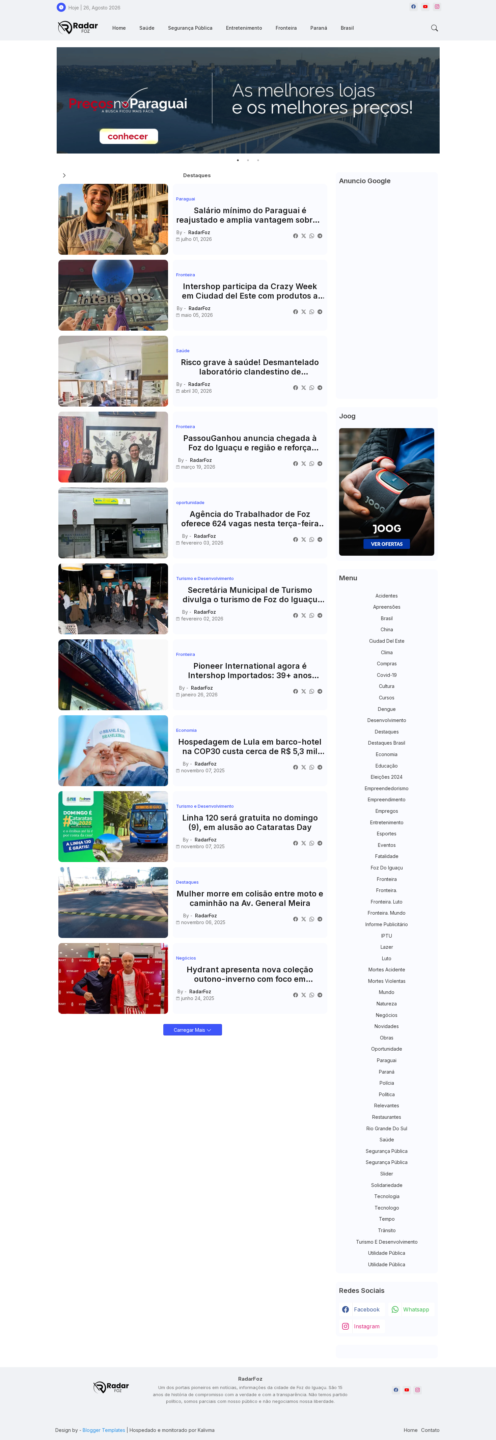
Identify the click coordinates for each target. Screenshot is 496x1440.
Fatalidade (386, 856)
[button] (434, 28)
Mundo (386, 992)
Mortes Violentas (387, 981)
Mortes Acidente (386, 969)
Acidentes (387, 596)
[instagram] (437, 7)
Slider (386, 1173)
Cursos (386, 697)
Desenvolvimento (386, 720)
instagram (367, 1326)
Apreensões (387, 607)
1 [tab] (238, 160)
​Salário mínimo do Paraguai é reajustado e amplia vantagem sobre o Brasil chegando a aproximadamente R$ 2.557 (250, 215)
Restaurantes (386, 1117)
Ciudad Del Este (387, 641)
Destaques (387, 732)
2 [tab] (248, 160)
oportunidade (386, 1049)
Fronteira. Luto (387, 902)
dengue (387, 709)
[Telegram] (320, 236)
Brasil (347, 28)
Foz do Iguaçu (387, 867)
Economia (386, 754)
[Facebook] (295, 236)
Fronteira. (386, 890)
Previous (50, 100)
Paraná (318, 28)
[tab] (119, 27)
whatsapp (416, 1309)
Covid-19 (387, 675)
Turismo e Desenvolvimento (387, 1242)
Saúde (147, 28)
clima (387, 652)
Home (119, 28)
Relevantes (386, 1105)
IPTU (386, 936)
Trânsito (387, 1230)
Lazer (387, 947)
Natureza (387, 1003)
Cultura (386, 686)
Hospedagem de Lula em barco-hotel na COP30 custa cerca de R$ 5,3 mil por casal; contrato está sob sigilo (250, 747)
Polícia (387, 1083)
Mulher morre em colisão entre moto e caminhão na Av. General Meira (249, 898)
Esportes (386, 833)
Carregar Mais (190, 1030)
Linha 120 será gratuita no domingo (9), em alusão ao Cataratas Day (250, 822)
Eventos (387, 845)
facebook (367, 1309)
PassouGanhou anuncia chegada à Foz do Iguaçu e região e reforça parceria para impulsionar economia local (250, 443)
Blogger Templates (104, 1430)
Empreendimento (387, 799)
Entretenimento (244, 28)
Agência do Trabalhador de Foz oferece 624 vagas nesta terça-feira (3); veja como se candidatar (250, 519)
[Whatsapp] (311, 236)
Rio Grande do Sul (386, 1128)
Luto (386, 958)
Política (387, 1094)
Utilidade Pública (386, 1253)
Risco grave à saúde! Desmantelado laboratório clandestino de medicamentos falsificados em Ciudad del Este (250, 367)
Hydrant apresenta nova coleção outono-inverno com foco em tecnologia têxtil (250, 974)
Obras (386, 1038)
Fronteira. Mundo (387, 913)
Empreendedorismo (387, 788)
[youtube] (425, 7)
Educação (387, 766)
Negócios (386, 1015)
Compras (387, 663)
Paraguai (386, 1060)
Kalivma (206, 1430)
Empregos (387, 811)
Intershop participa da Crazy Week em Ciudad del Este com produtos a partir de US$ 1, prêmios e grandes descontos (250, 291)
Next (446, 100)
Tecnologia (386, 1196)
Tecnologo (387, 1208)
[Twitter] (303, 236)
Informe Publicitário (386, 924)
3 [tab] (258, 160)
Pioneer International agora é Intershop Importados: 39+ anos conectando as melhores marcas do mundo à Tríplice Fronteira (250, 671)
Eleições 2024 (387, 777)
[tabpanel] (248, 100)
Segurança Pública (190, 28)
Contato (430, 1430)
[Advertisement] (387, 294)
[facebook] (413, 7)
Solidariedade (387, 1185)
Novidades (387, 1026)
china (387, 629)
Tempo (387, 1219)
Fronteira (286, 28)
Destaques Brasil (386, 743)
